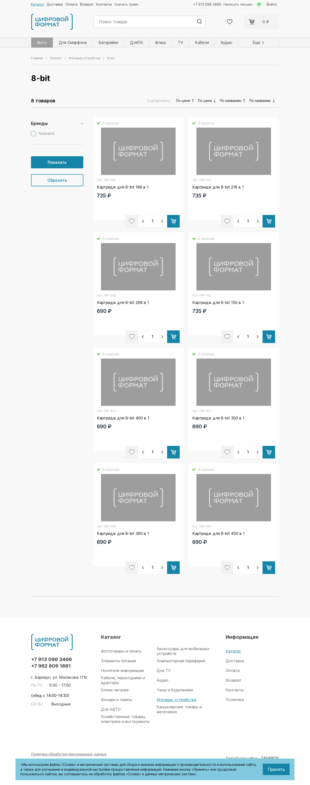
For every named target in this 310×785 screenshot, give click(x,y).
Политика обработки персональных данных (69, 754)
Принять (276, 769)
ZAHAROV (270, 758)
